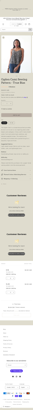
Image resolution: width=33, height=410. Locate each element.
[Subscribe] (25, 365)
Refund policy (27, 399)
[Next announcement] (30, 9)
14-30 (11, 122)
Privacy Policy (7, 347)
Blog (4, 329)
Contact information (17, 404)
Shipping (3, 92)
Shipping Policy (7, 340)
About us (5, 336)
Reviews (5, 351)
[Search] (30, 29)
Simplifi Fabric (10, 399)
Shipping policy (25, 401)
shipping (16, 310)
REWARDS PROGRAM (9, 355)
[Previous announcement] (3, 9)
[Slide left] (13, 76)
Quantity (3, 100)
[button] (3, 24)
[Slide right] (20, 76)
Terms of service (17, 401)
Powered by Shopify (18, 399)
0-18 (4, 122)
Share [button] (4, 184)
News (4, 333)
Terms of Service (7, 344)
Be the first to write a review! (16, 215)
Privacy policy (8, 401)
